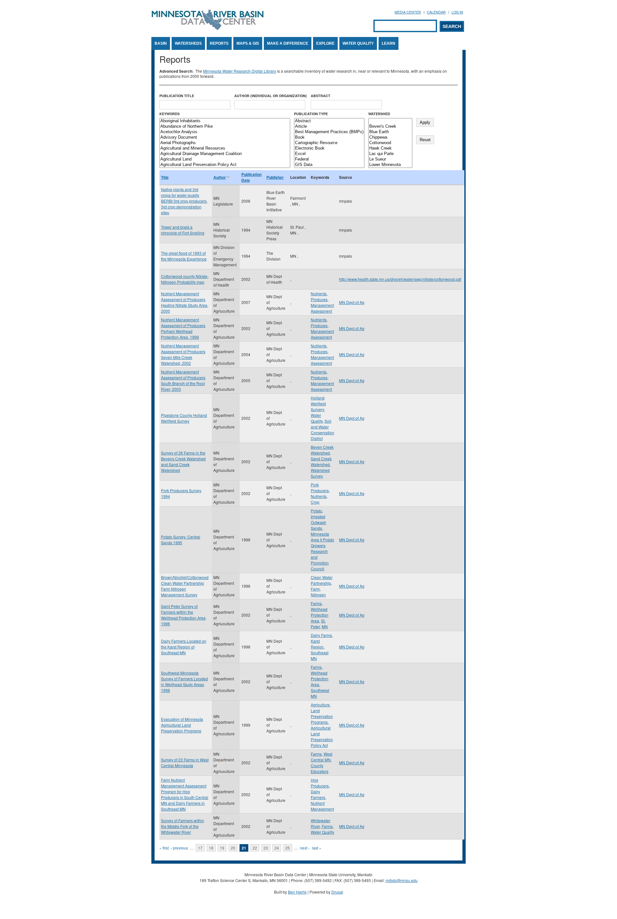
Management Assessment (322, 308)
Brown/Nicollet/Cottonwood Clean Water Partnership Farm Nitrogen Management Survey (185, 585)
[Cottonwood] (390, 143)
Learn (388, 43)
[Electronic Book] (329, 148)
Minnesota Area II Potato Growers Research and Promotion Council (322, 551)
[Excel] (329, 154)
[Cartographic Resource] (329, 143)
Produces (319, 299)
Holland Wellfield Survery (318, 403)
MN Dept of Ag (351, 302)
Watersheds (188, 43)
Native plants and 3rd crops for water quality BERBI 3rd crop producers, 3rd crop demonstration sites (184, 201)
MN (325, 626)
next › (304, 847)
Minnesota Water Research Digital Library (239, 71)
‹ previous (179, 847)
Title (165, 177)
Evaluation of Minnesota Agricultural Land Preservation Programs (182, 724)
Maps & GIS (248, 43)
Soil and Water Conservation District (322, 429)
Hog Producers (320, 782)
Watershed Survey (320, 473)
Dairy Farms (321, 635)
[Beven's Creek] (390, 126)
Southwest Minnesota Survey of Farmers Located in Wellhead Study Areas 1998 (184, 681)
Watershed (379, 113)
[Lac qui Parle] (390, 154)
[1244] (390, 121)
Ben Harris (297, 892)
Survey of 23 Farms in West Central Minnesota (185, 762)
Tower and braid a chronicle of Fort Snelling (182, 229)
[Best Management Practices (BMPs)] (329, 132)
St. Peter (318, 623)
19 (222, 847)
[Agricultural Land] (225, 159)
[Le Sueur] (390, 159)
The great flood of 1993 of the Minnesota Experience (184, 256)
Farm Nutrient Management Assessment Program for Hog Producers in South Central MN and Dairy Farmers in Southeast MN (184, 794)
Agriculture (320, 704)
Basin (161, 43)
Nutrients (318, 293)
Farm (315, 589)
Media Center (408, 12)
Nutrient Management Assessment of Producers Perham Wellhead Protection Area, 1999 (183, 328)
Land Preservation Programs (322, 716)
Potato (316, 510)
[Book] (329, 137)
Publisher (275, 177)
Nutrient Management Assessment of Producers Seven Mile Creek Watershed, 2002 (183, 354)
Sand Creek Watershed (321, 461)
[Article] (329, 126)
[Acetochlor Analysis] (225, 132)
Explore (325, 43)
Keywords (169, 113)
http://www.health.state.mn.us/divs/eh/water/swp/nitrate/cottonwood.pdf (400, 279)
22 (255, 847)
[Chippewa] (390, 137)
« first (164, 847)
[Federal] (329, 159)
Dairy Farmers (318, 794)
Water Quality (358, 43)
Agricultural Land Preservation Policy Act (322, 736)
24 (276, 847)
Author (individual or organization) (270, 95)
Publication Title (176, 95)
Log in (457, 12)
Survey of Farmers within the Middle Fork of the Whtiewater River (182, 826)
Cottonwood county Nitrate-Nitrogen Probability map (185, 279)
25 (287, 847)
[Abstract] (329, 121)
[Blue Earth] (390, 132)
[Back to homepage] (207, 28)
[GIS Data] (329, 165)
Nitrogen (318, 594)
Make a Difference (287, 43)
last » (316, 847)
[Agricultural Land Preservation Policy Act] (225, 165)
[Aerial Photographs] (225, 143)
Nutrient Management (322, 806)
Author (219, 177)
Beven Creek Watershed (322, 449)
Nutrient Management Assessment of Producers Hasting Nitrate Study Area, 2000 (184, 302)
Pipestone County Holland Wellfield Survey (184, 418)
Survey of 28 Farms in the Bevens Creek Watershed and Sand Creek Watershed (183, 461)
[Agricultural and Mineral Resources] (225, 148)
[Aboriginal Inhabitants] (225, 121)
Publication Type (311, 113)
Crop (315, 502)
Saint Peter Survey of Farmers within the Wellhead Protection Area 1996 (183, 614)
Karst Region (317, 643)
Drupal (337, 892)
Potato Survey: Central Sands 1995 (180, 539)
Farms (316, 603)
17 (200, 847)
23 (266, 847)
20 (233, 847)
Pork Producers (320, 487)
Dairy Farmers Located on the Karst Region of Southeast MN (183, 646)
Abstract (320, 95)
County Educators (319, 768)
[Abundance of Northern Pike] (225, 126)
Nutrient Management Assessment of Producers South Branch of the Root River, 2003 (183, 380)
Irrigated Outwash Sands (318, 522)
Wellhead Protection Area (319, 614)
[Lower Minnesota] (390, 165)
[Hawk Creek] (390, 148)
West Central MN (321, 756)
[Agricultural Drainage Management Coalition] (225, 154)
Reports (219, 43)
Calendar (436, 12)
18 (211, 847)
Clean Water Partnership (322, 580)
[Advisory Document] (225, 137)
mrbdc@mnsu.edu (402, 880)
